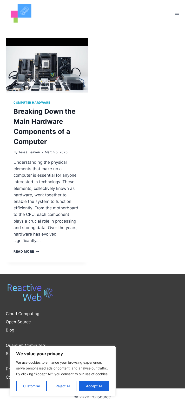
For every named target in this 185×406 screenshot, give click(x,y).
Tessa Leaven (29, 152)
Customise (31, 386)
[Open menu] (176, 13)
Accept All (94, 386)
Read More (26, 251)
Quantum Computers (26, 345)
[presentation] (47, 65)
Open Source (18, 321)
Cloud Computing (22, 313)
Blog (10, 330)
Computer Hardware (31, 102)
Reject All (63, 386)
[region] (63, 371)
